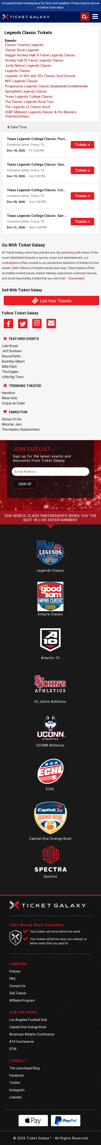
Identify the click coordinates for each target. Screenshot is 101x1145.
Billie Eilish (9, 366)
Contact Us (17, 986)
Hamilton (8, 393)
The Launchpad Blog (24, 1068)
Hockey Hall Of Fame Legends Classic (34, 60)
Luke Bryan (10, 346)
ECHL (50, 789)
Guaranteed (76, 278)
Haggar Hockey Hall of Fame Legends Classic (40, 55)
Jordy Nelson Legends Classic (28, 65)
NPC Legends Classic (21, 81)
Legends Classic (17, 71)
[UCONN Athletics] (50, 741)
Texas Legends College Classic (29, 96)
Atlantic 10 (50, 658)
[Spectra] (50, 872)
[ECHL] (50, 785)
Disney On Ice (12, 419)
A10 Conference (21, 1041)
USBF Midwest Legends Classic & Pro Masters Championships (41, 114)
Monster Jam (12, 424)
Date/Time (19, 127)
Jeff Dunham (12, 351)
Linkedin (15, 1097)
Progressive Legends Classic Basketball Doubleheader (46, 86)
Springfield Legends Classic (26, 91)
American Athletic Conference (31, 1034)
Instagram (17, 1090)
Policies (15, 971)
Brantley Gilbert (13, 361)
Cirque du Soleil (13, 403)
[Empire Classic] (50, 610)
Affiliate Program (22, 1000)
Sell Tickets (17, 993)
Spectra (50, 876)
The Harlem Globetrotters (21, 429)
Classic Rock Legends (22, 50)
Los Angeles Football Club (28, 1020)
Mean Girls (9, 398)
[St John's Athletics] (50, 697)
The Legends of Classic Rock (27, 107)
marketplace (10, 263)
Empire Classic (50, 614)
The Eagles (10, 372)
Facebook (16, 1075)
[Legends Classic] (50, 566)
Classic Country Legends (24, 45)
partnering (67, 252)
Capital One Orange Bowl (50, 838)
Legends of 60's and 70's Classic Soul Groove (40, 76)
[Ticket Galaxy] (26, 17)
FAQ (12, 979)
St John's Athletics (50, 701)
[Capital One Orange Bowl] (50, 834)
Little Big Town (12, 377)
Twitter (14, 1083)
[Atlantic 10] (50, 654)
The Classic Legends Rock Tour (29, 102)
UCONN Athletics (50, 745)
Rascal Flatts (11, 356)
